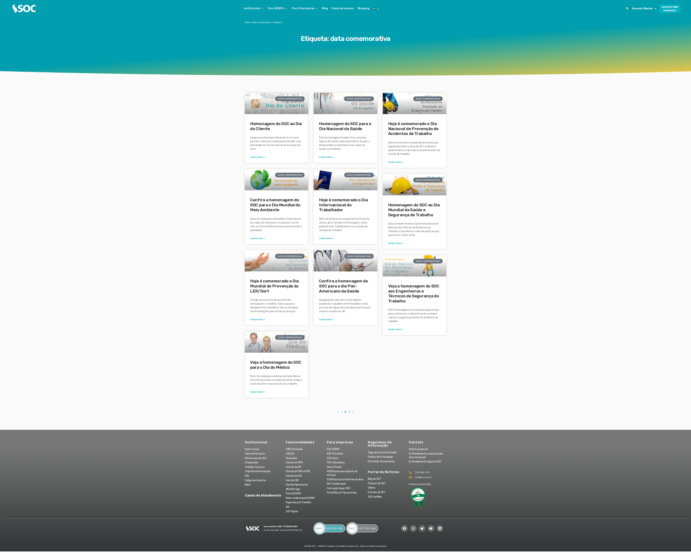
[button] (627, 8)
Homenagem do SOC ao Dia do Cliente (276, 126)
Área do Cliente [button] (642, 8)
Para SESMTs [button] (276, 8)
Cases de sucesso (342, 8)
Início (247, 22)
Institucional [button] (252, 8)
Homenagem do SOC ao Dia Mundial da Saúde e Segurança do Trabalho (414, 209)
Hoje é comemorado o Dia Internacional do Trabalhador (343, 204)
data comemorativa (261, 22)
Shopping (363, 8)
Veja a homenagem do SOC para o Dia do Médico (275, 365)
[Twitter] (422, 528)
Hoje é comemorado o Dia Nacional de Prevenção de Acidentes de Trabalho (413, 128)
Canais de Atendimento (263, 495)
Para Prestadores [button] (303, 8)
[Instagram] (413, 528)
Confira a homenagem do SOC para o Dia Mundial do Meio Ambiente (275, 204)
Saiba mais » (257, 157)
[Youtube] (431, 528)
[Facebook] (404, 528)
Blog (325, 8)
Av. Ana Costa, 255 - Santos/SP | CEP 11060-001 (283, 530)
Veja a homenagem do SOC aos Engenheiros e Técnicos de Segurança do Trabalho (413, 293)
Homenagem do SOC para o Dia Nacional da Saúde (345, 126)
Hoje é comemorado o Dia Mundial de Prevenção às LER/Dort (274, 285)
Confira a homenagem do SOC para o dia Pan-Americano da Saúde (343, 285)
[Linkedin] (440, 528)
